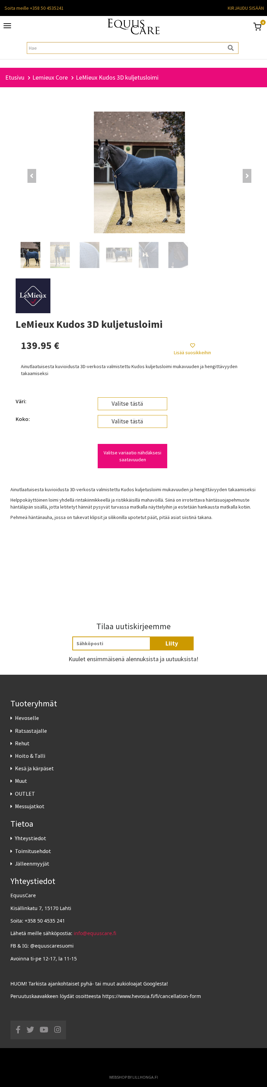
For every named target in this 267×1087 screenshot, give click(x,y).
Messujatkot (29, 806)
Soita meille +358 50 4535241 (34, 8)
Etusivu (14, 77)
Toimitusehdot (33, 850)
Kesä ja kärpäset (34, 768)
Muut (21, 780)
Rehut (22, 743)
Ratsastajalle (31, 730)
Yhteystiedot (30, 838)
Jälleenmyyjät (32, 863)
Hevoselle (27, 717)
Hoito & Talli (30, 755)
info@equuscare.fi (95, 933)
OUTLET (25, 793)
